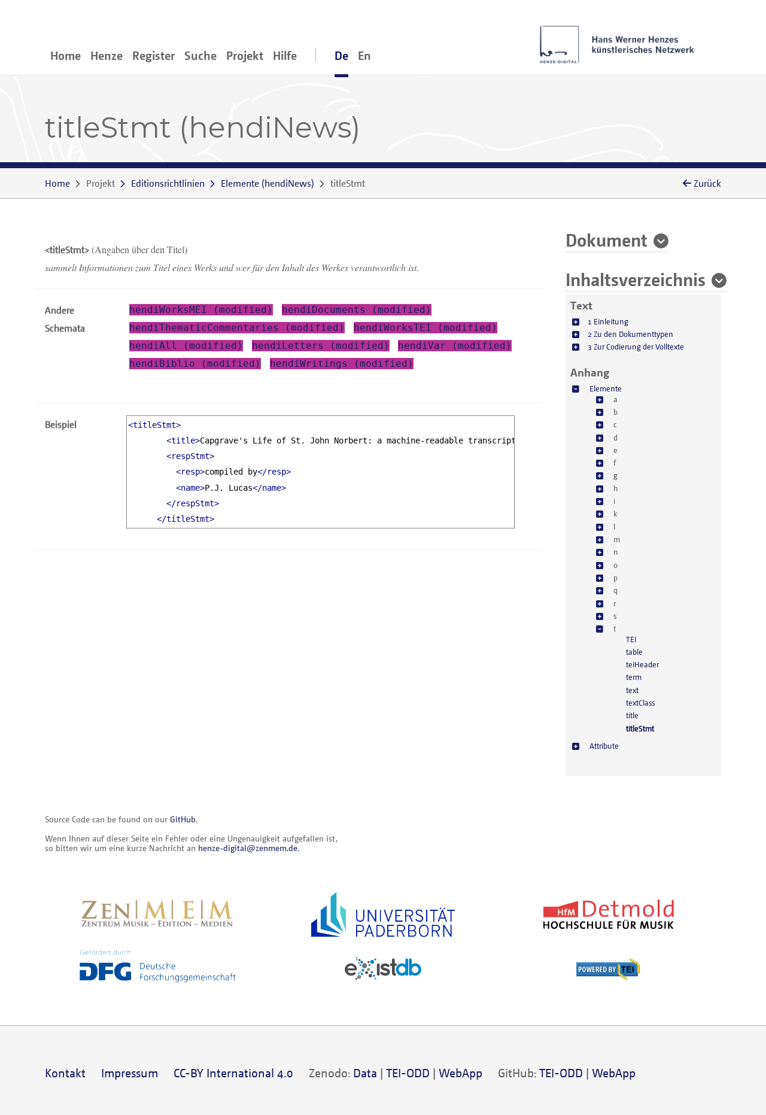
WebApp (460, 1072)
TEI (631, 639)
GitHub (183, 819)
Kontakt (65, 1072)
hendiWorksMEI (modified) (201, 309)
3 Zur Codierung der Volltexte (636, 346)
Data (365, 1072)
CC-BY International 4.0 (233, 1072)
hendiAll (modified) (186, 345)
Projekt (244, 55)
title (632, 715)
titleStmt (640, 728)
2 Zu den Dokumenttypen (630, 334)
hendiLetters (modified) (321, 345)
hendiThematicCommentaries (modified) (237, 327)
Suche (200, 55)
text (632, 690)
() (267, 183)
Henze (106, 55)
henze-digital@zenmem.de (247, 848)
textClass (640, 702)
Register (153, 55)
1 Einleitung (608, 321)
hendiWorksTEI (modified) (425, 327)
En (364, 55)
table (634, 652)
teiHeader (642, 664)
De (341, 55)
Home (65, 55)
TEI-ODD (408, 1072)
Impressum (129, 1072)
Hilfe (285, 55)
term (634, 677)
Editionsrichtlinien (168, 183)
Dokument (607, 239)
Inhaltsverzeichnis (636, 279)
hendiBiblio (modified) (195, 363)
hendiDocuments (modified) (356, 309)
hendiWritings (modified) (342, 363)
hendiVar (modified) (455, 345)
